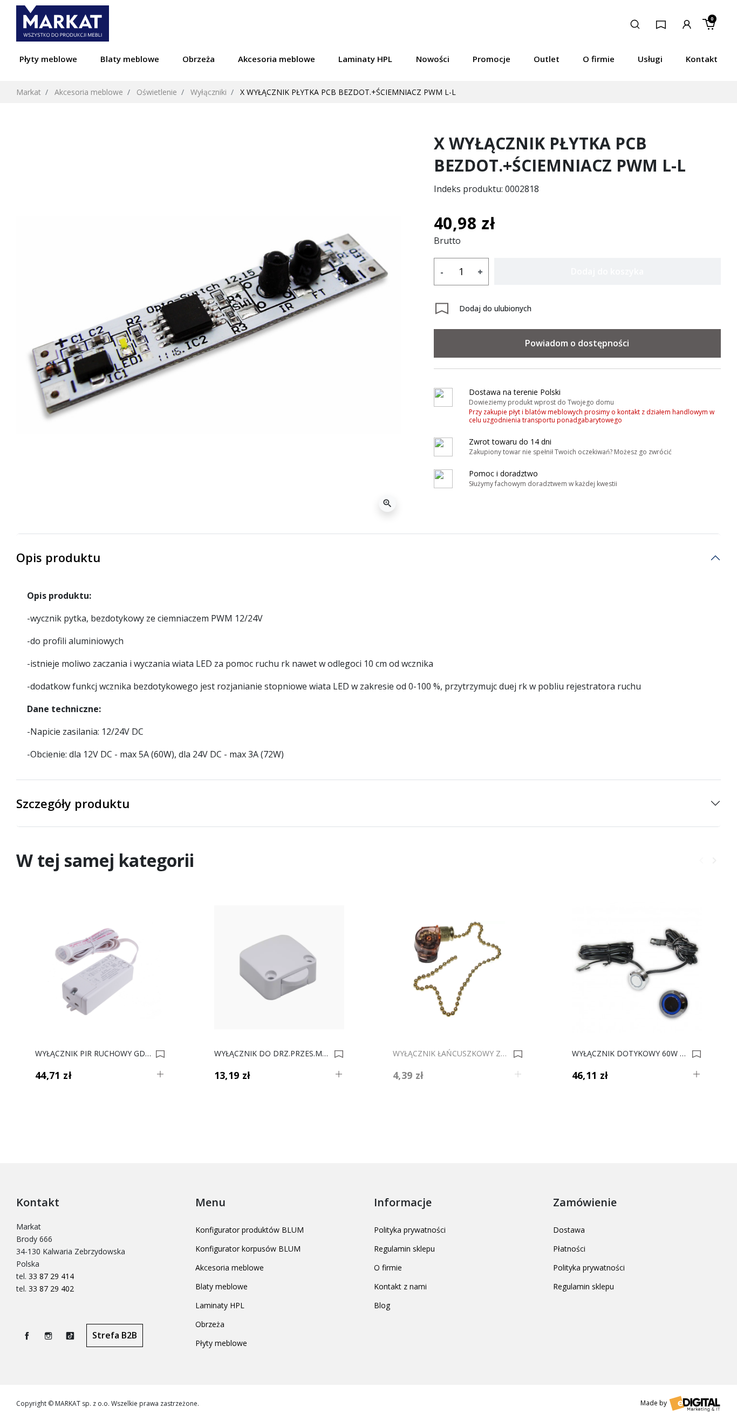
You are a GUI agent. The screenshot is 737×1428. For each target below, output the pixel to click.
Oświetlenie (157, 92)
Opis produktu (58, 557)
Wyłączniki (208, 92)
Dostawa (569, 1230)
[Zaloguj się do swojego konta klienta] (687, 23)
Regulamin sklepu (404, 1248)
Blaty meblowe (221, 1286)
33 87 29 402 (51, 1288)
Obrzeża (209, 1324)
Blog (382, 1305)
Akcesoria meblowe (88, 92)
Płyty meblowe (221, 1343)
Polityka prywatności (410, 1230)
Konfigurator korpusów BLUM (248, 1248)
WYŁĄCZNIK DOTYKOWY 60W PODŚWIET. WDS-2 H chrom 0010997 (630, 1053)
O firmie (388, 1267)
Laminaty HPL (219, 1305)
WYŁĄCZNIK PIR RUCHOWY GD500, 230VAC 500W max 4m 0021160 (93, 1053)
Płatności (569, 1248)
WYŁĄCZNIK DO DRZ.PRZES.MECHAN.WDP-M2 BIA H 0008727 (272, 1053)
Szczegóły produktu (72, 803)
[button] (635, 23)
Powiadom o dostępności (577, 343)
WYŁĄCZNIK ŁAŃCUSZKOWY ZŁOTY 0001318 (451, 1053)
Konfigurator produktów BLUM (249, 1230)
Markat (28, 92)
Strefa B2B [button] (114, 1335)
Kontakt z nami (400, 1286)
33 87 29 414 (51, 1276)
